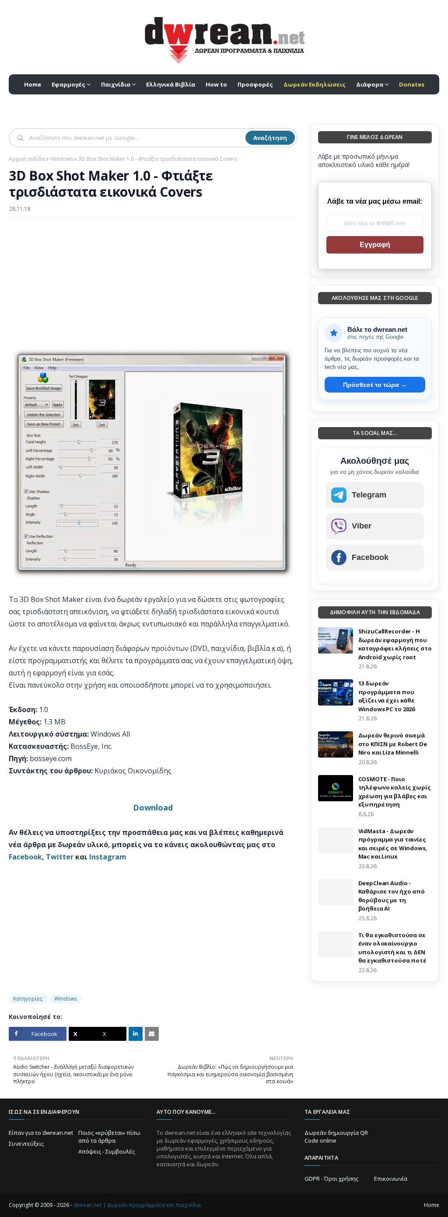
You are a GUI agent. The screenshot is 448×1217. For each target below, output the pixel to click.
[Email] (152, 1034)
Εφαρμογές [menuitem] (68, 84)
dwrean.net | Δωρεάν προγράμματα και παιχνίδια (137, 1205)
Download (153, 807)
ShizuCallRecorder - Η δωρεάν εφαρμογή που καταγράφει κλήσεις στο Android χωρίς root (395, 644)
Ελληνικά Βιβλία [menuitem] (170, 84)
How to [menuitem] (216, 84)
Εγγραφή (375, 244)
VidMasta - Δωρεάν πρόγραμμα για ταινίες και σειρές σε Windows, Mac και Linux (392, 844)
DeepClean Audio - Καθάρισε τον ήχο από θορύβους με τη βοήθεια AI (391, 896)
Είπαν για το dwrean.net (41, 1133)
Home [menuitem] (32, 84)
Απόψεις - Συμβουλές (106, 1151)
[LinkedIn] (136, 1034)
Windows (61, 159)
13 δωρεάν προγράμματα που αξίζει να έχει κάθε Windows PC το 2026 (386, 696)
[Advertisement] (153, 287)
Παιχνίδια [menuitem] (115, 84)
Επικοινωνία (390, 1178)
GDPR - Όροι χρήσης (331, 1178)
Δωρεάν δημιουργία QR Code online (336, 1136)
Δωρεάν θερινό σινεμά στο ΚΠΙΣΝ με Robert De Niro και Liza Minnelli (392, 743)
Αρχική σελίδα (27, 159)
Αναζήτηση (270, 138)
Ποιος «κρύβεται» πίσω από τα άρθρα (109, 1136)
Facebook (25, 857)
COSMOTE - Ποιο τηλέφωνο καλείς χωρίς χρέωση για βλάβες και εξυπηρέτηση (394, 792)
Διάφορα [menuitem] (369, 84)
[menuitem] (314, 84)
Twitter (60, 857)
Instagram (107, 857)
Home (431, 1205)
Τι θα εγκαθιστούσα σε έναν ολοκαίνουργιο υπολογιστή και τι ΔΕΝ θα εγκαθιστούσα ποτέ (392, 948)
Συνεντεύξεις (26, 1143)
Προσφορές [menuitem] (255, 84)
